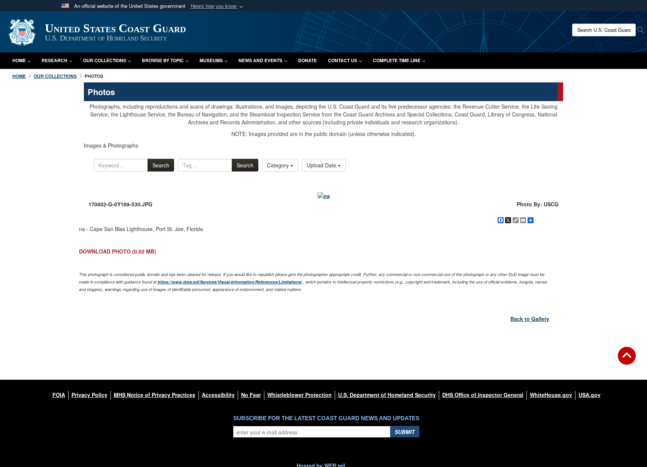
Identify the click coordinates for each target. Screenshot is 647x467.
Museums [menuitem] (211, 60)
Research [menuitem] (54, 60)
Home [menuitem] (19, 60)
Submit (405, 432)
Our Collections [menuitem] (104, 60)
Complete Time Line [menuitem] (396, 60)
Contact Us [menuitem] (342, 60)
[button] (217, 6)
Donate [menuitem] (307, 60)
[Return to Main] (627, 360)
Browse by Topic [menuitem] (163, 60)
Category (278, 165)
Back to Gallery (529, 318)
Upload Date (322, 165)
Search (160, 165)
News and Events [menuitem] (260, 60)
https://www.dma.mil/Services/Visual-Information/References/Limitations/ (230, 282)
